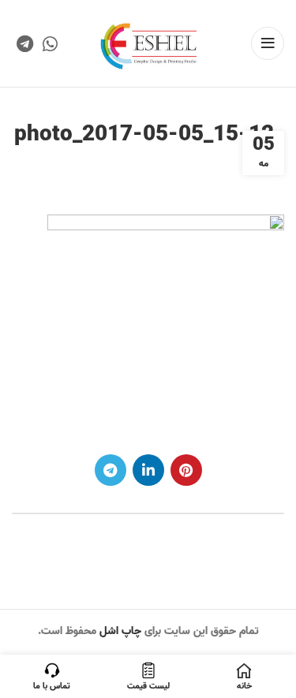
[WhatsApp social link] (50, 43)
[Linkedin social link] (148, 470)
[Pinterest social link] (186, 470)
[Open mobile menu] (267, 43)
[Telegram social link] (25, 43)
